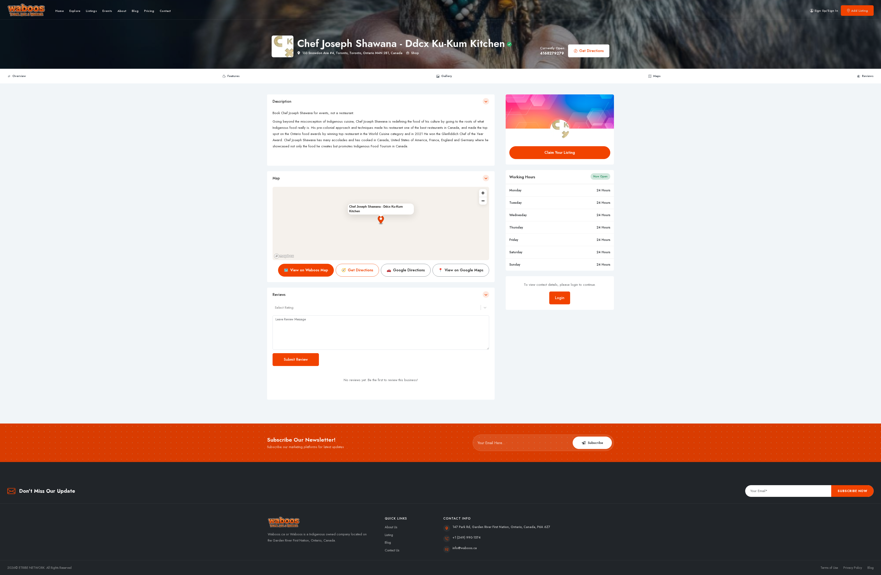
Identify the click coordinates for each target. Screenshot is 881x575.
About (121, 11)
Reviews (867, 76)
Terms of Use (829, 567)
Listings (91, 11)
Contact (165, 11)
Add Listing (859, 10)
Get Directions (591, 50)
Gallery (446, 76)
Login (559, 297)
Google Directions (406, 270)
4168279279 (552, 53)
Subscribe (595, 442)
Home (59, 11)
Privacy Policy (852, 567)
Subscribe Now (852, 491)
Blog (135, 11)
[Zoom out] (483, 201)
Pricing (149, 11)
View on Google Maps (460, 270)
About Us (391, 527)
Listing (389, 535)
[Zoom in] (483, 193)
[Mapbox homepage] (284, 256)
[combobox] (275, 307)
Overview (19, 76)
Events (107, 11)
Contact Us (392, 550)
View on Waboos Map (306, 270)
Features (233, 76)
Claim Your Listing (559, 152)
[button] (381, 220)
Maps (657, 76)
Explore (74, 11)
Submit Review (296, 359)
